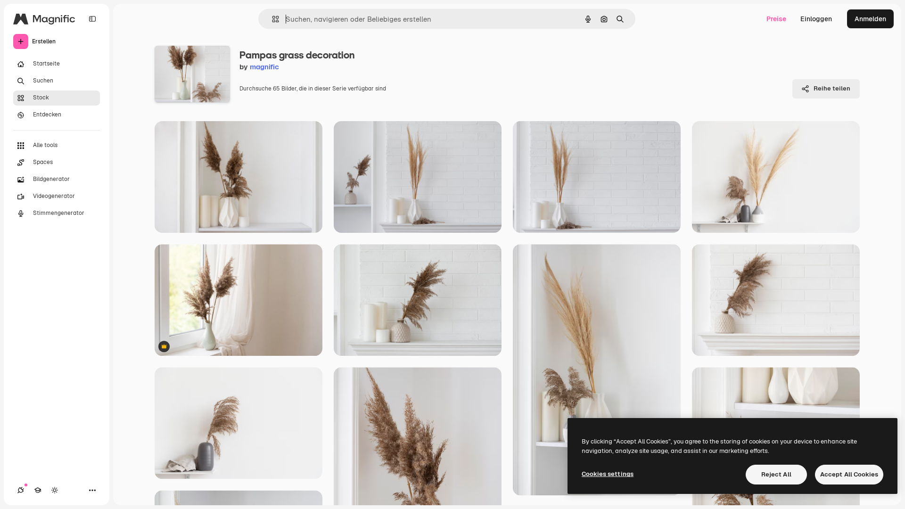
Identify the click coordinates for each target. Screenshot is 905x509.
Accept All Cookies (849, 474)
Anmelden (870, 19)
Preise (776, 19)
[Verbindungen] (20, 490)
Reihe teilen (832, 88)
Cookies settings (608, 474)
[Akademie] (37, 490)
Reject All (776, 474)
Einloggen (816, 19)
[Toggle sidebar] (92, 18)
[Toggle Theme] (54, 490)
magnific (264, 66)
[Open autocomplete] (272, 19)
